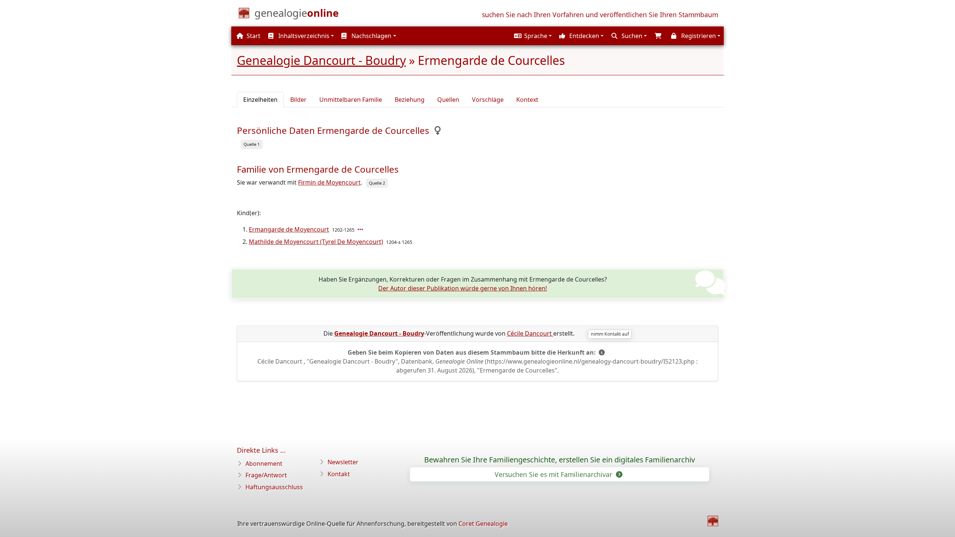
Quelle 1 (252, 144)
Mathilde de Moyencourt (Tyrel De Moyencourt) (316, 242)
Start (252, 36)
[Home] (713, 521)
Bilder (298, 99)
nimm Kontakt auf (610, 334)
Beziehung (410, 99)
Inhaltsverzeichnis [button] (303, 36)
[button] (532, 36)
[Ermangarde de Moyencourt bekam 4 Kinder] (361, 229)
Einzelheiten (260, 99)
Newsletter (343, 462)
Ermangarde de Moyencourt (289, 229)
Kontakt (339, 474)
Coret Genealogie (483, 523)
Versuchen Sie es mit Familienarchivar (554, 474)
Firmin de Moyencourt (329, 182)
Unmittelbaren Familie (350, 99)
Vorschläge (488, 99)
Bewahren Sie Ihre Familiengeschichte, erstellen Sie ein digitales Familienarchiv (559, 459)
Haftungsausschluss (274, 487)
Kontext (527, 99)
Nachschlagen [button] (370, 36)
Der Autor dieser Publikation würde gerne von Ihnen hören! (462, 288)
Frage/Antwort (266, 475)
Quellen (448, 99)
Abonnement (263, 463)
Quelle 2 (377, 183)
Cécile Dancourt (530, 333)
